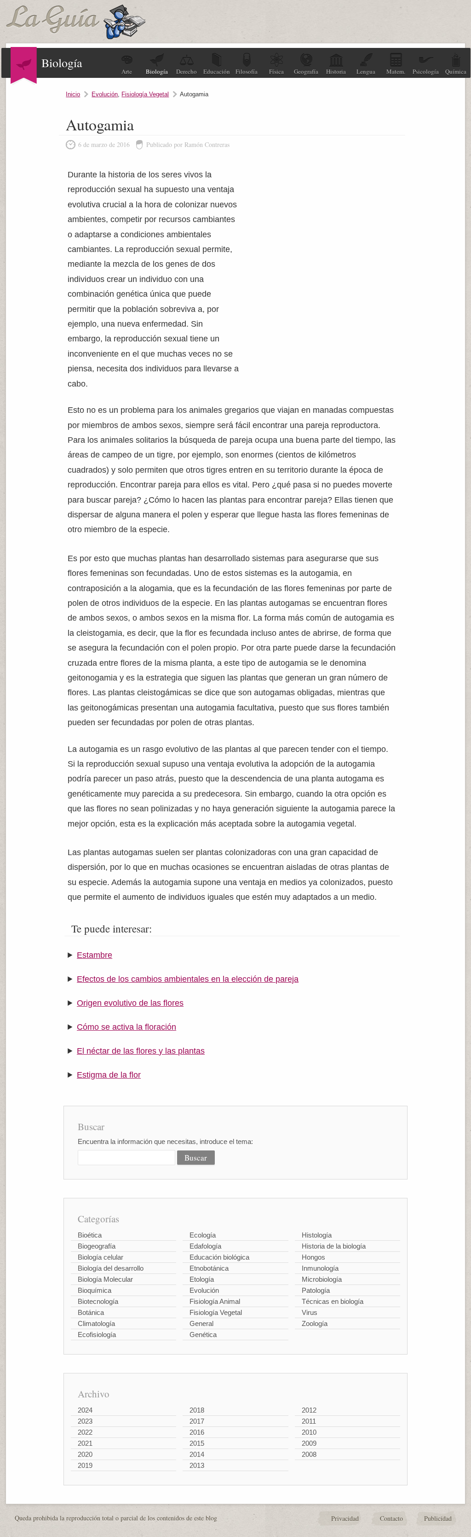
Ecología (203, 1235)
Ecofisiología (97, 1334)
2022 (85, 1432)
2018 (197, 1410)
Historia (336, 71)
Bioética (90, 1235)
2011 (309, 1421)
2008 (309, 1454)
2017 (197, 1421)
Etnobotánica (209, 1268)
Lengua (365, 71)
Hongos (313, 1257)
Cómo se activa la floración (126, 1027)
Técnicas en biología (332, 1301)
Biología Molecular (105, 1279)
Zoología (314, 1323)
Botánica (91, 1312)
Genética (203, 1334)
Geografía (306, 71)
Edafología (205, 1246)
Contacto (391, 1518)
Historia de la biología (334, 1246)
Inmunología (320, 1268)
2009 (309, 1443)
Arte (126, 71)
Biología (157, 71)
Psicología (426, 71)
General (201, 1323)
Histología (317, 1235)
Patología (316, 1290)
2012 (309, 1410)
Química (455, 71)
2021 (85, 1443)
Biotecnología (98, 1301)
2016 (197, 1432)
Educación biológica (219, 1257)
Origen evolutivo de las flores (130, 1003)
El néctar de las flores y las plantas (141, 1051)
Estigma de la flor (109, 1074)
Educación (216, 71)
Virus (309, 1312)
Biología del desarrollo (111, 1268)
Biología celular (100, 1257)
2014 (197, 1454)
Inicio (73, 94)
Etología (202, 1279)
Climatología (96, 1323)
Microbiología (322, 1279)
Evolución (105, 94)
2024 (85, 1410)
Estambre (94, 955)
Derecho (186, 71)
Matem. (395, 71)
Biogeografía (96, 1246)
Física (276, 71)
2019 (85, 1465)
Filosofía (247, 71)
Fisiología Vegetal (145, 94)
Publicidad (438, 1518)
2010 (309, 1432)
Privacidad (345, 1518)
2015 (197, 1443)
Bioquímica (94, 1290)
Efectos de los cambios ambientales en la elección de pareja (188, 979)
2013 (197, 1465)
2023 (85, 1421)
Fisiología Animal (215, 1301)
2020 (85, 1454)
